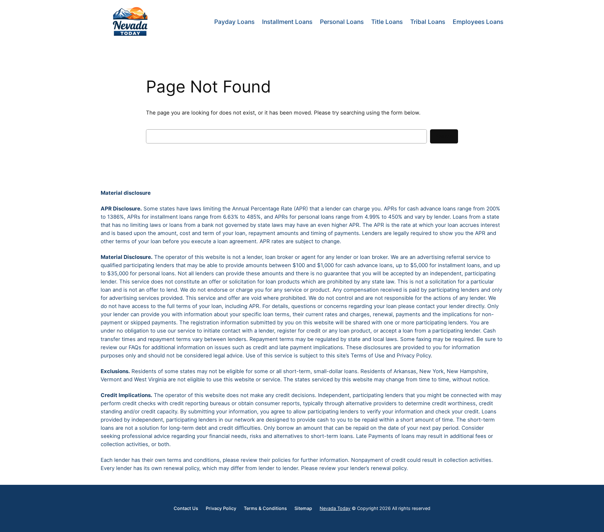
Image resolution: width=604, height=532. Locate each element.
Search (444, 136)
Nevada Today (335, 508)
